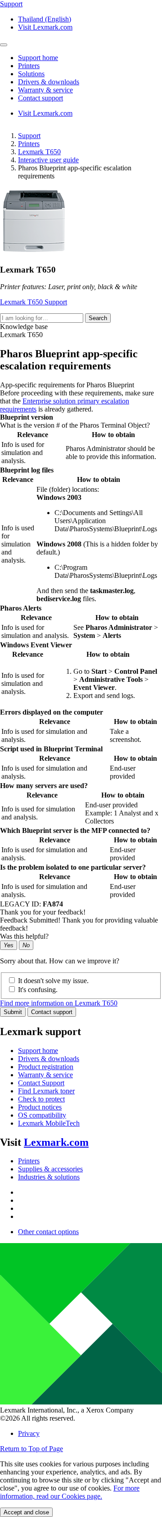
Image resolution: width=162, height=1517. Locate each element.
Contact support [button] (40, 98)
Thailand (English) (44, 19)
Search (98, 318)
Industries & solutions (49, 1177)
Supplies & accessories (50, 1169)
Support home (38, 1050)
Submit (13, 1012)
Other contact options (48, 1231)
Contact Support (41, 1083)
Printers (29, 143)
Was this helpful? (24, 936)
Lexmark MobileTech (49, 1123)
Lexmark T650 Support (33, 302)
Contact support (51, 1012)
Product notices (40, 1107)
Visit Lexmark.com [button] (45, 27)
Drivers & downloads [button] (48, 82)
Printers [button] (29, 65)
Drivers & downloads (48, 1058)
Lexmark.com (56, 1142)
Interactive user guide (48, 160)
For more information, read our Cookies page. (70, 1492)
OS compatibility (42, 1115)
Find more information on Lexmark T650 (58, 1003)
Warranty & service (45, 1075)
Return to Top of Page (31, 1448)
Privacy (29, 1433)
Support (29, 135)
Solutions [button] (31, 74)
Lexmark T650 (39, 152)
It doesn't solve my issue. (53, 980)
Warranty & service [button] (45, 90)
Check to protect (41, 1099)
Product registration (45, 1067)
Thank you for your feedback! (43, 912)
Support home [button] (38, 57)
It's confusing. (38, 989)
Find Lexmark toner (46, 1091)
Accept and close (26, 1512)
